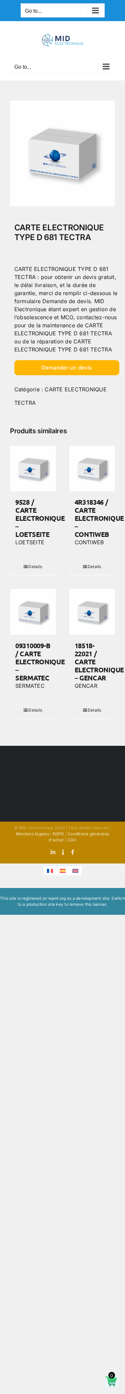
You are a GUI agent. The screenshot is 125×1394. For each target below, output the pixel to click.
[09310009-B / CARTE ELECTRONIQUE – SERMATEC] (33, 612)
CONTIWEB (89, 542)
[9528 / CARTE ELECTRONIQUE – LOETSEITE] (33, 469)
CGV (71, 839)
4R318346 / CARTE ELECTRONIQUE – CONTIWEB (99, 518)
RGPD (58, 833)
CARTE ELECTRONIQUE (75, 389)
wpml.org (57, 898)
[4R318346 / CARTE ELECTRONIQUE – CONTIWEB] (92, 469)
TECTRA (25, 402)
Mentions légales (32, 833)
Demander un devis (66, 367)
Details (35, 566)
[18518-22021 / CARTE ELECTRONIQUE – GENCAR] (92, 612)
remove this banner (87, 904)
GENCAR (86, 685)
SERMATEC (30, 685)
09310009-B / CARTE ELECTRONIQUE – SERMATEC (40, 661)
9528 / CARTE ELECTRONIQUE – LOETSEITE (40, 518)
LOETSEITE (29, 542)
